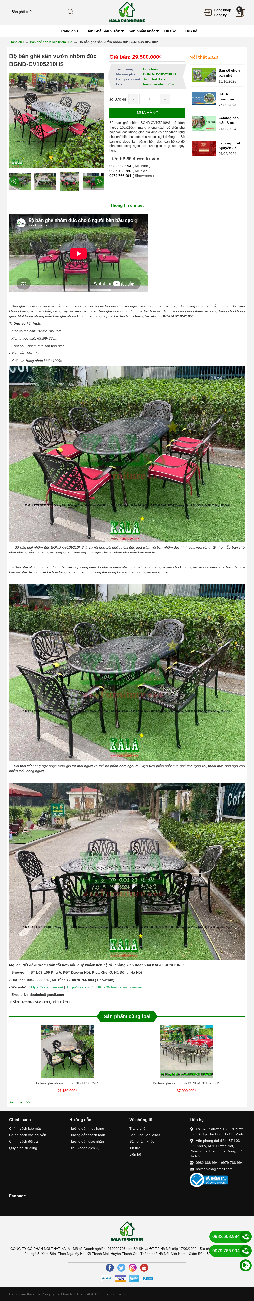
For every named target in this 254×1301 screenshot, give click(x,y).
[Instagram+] (133, 1267)
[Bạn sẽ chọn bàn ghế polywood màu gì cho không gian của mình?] (204, 75)
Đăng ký (220, 15)
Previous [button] (14, 181)
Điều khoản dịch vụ (84, 1148)
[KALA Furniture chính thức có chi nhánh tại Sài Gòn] (204, 98)
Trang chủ (137, 1128)
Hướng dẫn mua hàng (86, 1128)
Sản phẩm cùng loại (127, 1016)
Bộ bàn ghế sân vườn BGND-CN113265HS (186, 1083)
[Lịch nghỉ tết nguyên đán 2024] (204, 148)
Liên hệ (135, 1154)
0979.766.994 (120, 176)
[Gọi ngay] (246, 1237)
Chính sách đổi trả (23, 1141)
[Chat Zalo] (246, 1265)
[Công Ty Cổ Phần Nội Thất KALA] (127, 12)
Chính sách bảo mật (25, 1128)
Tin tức (134, 1148)
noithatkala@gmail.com (214, 1169)
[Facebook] (110, 1267)
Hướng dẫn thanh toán (87, 1135)
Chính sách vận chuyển (27, 1135)
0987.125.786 (120, 171)
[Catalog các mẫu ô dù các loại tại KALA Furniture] (204, 123)
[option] (20, 181)
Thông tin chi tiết (127, 205)
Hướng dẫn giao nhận (86, 1141)
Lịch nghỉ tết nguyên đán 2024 (229, 148)
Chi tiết (66, 1055)
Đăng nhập (222, 10)
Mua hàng (187, 1055)
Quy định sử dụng (23, 1148)
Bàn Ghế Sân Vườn (144, 1135)
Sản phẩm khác (141, 1141)
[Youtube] (144, 1267)
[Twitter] (121, 1267)
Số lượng (117, 99)
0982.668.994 (120, 166)
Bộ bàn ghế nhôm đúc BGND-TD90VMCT (67, 1083)
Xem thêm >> (19, 1102)
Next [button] (99, 181)
